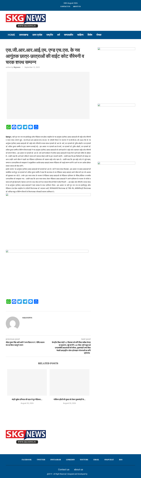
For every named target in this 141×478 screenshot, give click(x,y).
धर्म (58, 34)
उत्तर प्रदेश (37, 34)
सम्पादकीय (68, 34)
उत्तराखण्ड (23, 34)
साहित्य (80, 34)
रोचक (98, 34)
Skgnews (16, 67)
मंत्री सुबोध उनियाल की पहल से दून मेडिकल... (27, 399)
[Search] (133, 35)
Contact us (65, 7)
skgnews (91, 474)
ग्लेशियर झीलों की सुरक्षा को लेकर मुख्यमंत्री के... (70, 399)
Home (11, 34)
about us (77, 7)
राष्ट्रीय (49, 34)
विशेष (90, 34)
